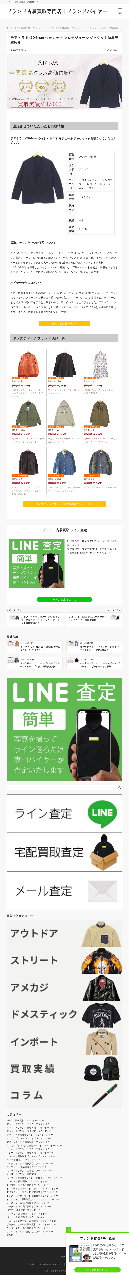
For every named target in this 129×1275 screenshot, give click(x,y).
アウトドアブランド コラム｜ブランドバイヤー (30, 1124)
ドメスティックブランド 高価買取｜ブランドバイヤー (33, 1195)
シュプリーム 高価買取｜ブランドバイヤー (28, 1167)
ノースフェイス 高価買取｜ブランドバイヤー (29, 1202)
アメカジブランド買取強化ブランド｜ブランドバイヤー (34, 1145)
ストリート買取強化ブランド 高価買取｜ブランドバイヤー (35, 1177)
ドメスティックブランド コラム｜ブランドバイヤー (32, 1188)
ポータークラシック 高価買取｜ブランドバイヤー (31, 1224)
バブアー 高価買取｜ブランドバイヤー (26, 1210)
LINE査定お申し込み (97, 1269)
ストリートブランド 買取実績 (21, 1174)
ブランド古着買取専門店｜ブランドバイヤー (57, 11)
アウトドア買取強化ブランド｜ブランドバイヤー (31, 1134)
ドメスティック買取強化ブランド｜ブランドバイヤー (33, 1199)
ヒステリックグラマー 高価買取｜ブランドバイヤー (32, 1220)
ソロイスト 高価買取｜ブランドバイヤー (27, 1181)
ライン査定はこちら (64, 599)
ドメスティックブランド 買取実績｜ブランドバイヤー (33, 1192)
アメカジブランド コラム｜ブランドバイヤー (29, 1138)
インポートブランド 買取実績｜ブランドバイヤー (31, 1152)
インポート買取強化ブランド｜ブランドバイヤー (31, 1156)
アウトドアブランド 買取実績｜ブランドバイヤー (31, 1127)
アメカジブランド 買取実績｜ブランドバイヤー (30, 1142)
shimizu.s (114, 50)
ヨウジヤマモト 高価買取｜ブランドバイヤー (29, 1228)
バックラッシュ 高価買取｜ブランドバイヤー (29, 1206)
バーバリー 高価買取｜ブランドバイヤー (27, 1213)
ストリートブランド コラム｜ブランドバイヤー (30, 1170)
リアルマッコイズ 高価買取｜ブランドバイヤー (30, 1231)
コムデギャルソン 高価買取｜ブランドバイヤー (30, 1163)
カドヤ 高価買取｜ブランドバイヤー (24, 1159)
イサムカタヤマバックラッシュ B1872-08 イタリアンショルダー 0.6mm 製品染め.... (27, 490)
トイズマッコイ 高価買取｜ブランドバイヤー (29, 1185)
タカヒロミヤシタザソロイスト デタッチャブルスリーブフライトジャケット (28, 393)
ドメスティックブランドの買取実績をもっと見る (64, 504)
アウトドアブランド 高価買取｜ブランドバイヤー (31, 1131)
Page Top (65, 1256)
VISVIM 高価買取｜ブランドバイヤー (25, 1120)
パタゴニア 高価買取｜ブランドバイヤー (27, 1217)
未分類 (10, 1235)
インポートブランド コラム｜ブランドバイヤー (30, 1149)
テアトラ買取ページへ (64, 323)
